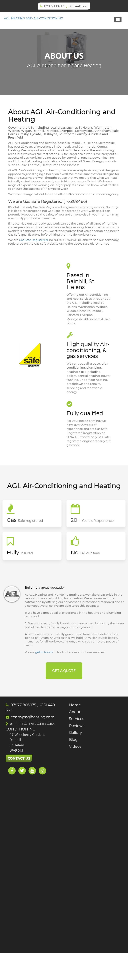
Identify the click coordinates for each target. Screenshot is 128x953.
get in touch (44, 652)
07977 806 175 (54, 6)
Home (75, 705)
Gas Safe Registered (33, 240)
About (74, 712)
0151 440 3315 (78, 6)
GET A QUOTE (64, 671)
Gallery (75, 732)
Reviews (76, 725)
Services (76, 718)
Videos (75, 746)
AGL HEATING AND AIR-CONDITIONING (33, 18)
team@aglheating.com (32, 717)
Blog (73, 739)
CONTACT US (19, 758)
